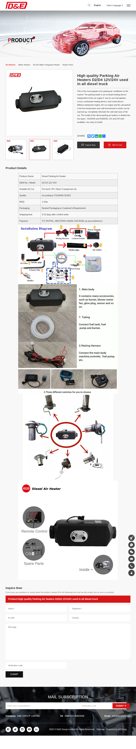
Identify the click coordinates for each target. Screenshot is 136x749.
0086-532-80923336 (74, 716)
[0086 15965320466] (131, 545)
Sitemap (100, 729)
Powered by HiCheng (116, 729)
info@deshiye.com (121, 716)
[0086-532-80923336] (131, 566)
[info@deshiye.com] (131, 559)
